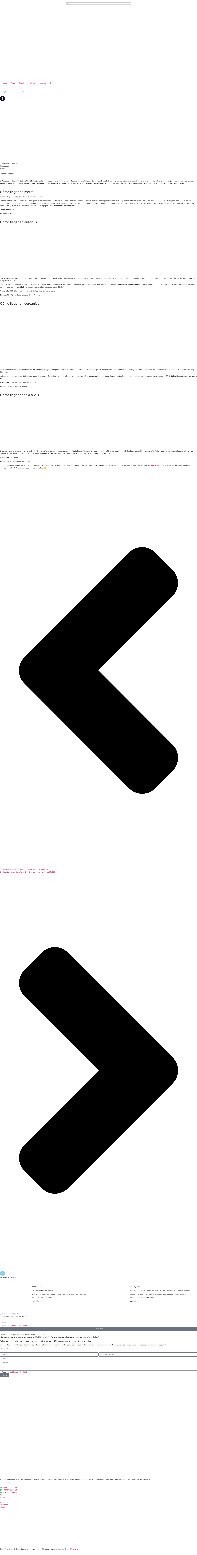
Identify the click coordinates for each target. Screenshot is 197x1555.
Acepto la (14, 1326)
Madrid (2, 169)
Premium (22, 83)
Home (4, 83)
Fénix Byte (74, 1549)
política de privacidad (18, 1326)
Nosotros (42, 83)
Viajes (32, 83)
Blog (52, 83)
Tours (13, 83)
